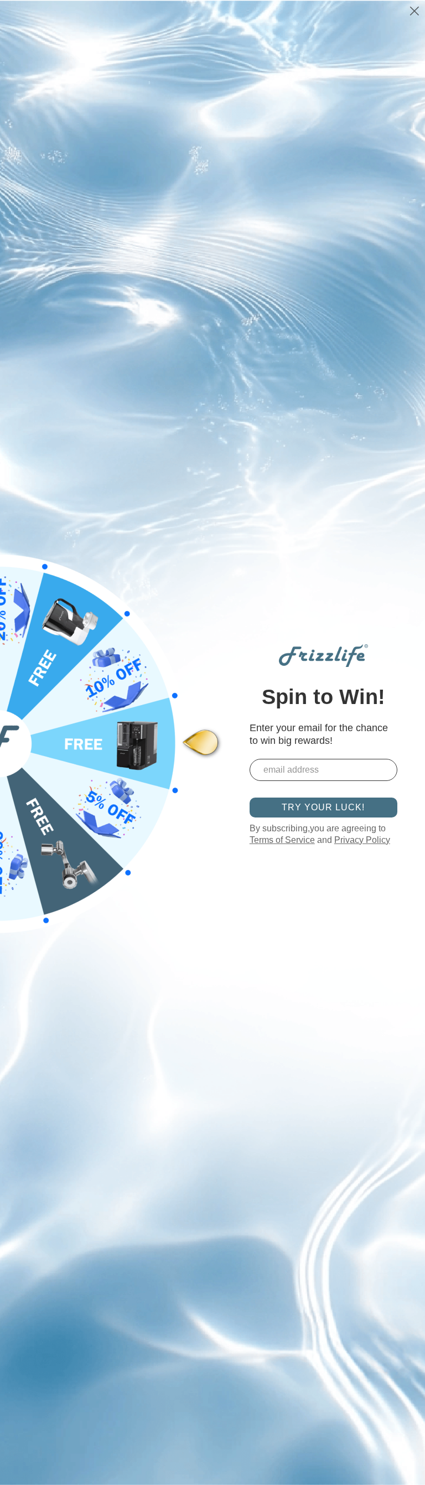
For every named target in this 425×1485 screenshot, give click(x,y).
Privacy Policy (362, 840)
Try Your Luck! (323, 807)
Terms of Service (282, 840)
